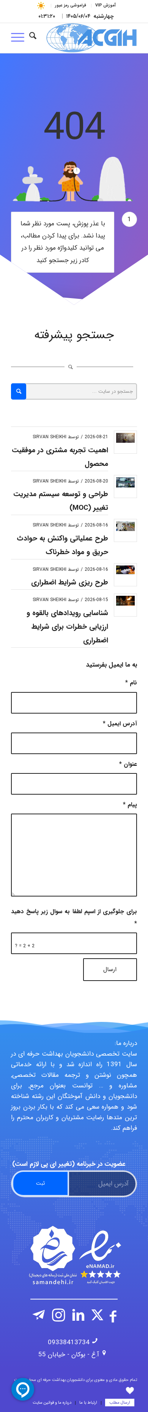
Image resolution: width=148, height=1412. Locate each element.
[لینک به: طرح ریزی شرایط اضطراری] (125, 569)
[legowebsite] (86, 38)
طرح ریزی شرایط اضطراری (69, 582)
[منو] (20, 38)
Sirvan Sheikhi (49, 436)
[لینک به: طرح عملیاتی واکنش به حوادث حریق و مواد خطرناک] (125, 526)
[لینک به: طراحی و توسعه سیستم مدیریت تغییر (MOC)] (125, 482)
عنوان (128, 764)
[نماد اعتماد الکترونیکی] (74, 1255)
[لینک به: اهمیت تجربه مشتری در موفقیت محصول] (125, 438)
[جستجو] (32, 38)
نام (131, 682)
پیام (130, 804)
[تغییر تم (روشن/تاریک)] (41, 5)
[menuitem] (105, 6)
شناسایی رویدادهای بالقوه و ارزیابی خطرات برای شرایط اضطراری (67, 627)
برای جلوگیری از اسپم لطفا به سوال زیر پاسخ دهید (74, 917)
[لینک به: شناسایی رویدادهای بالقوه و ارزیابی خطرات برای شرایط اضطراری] (125, 600)
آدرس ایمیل (120, 723)
